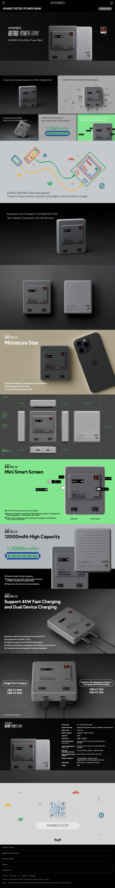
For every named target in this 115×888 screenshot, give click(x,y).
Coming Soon (105, 9)
